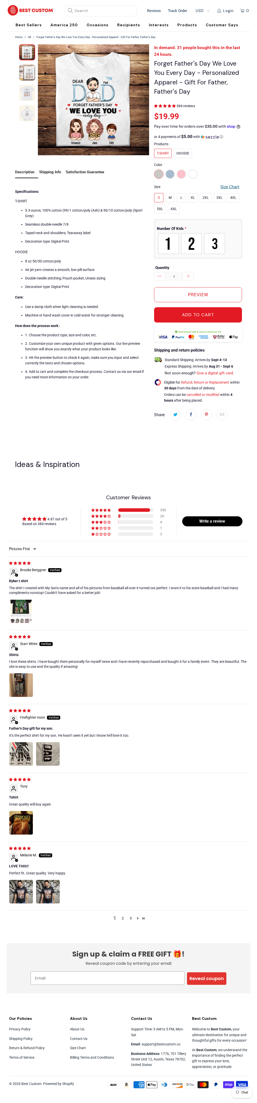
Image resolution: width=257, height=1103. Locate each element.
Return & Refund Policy (27, 1048)
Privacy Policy (20, 1029)
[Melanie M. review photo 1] (21, 892)
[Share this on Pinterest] (206, 414)
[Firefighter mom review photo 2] (48, 754)
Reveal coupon (206, 978)
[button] (97, 25)
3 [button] (131, 918)
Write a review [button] (212, 521)
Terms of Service (21, 1057)
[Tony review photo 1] (21, 823)
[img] (20, 563)
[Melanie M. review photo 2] (48, 892)
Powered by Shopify (58, 1084)
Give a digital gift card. (215, 373)
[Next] (145, 99)
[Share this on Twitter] (175, 414)
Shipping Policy (21, 1039)
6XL (174, 209)
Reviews (154, 11)
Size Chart (78, 1048)
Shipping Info (50, 172)
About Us (77, 1029)
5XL (160, 209)
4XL (233, 198)
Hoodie (182, 153)
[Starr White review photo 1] (21, 685)
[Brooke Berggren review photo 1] (21, 611)
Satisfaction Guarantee (85, 172)
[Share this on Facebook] (191, 414)
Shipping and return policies (179, 350)
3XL (219, 198)
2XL (206, 198)
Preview (198, 294)
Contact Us (78, 1039)
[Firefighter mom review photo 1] (21, 754)
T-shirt (163, 153)
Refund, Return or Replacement (205, 382)
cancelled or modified (202, 395)
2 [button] (123, 918)
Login (228, 10)
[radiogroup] (198, 243)
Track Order (177, 11)
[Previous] (42, 99)
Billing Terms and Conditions (92, 1057)
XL (193, 198)
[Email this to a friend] (222, 414)
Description (24, 172)
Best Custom (31, 1084)
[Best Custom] (30, 11)
